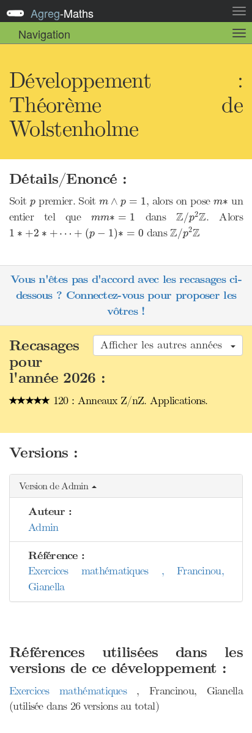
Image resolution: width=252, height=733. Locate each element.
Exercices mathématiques (72, 690)
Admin (43, 527)
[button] (126, 486)
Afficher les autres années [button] (164, 344)
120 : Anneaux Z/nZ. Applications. (129, 400)
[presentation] (32, 203)
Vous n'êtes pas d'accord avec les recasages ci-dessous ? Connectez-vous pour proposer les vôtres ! (126, 295)
